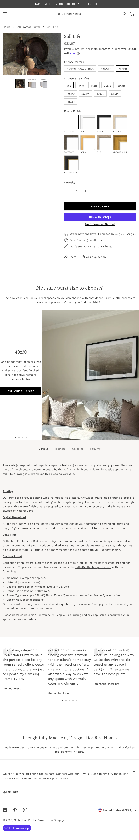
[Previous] (39, 664)
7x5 (69, 85)
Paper (122, 69)
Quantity (69, 182)
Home (6, 27)
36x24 (85, 93)
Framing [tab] (60, 448)
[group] (90, 375)
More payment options (100, 224)
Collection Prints (25, 820)
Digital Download (80, 69)
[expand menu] (5, 14)
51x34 (115, 93)
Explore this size (21, 391)
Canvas (106, 69)
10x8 (81, 85)
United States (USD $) (117, 810)
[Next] (100, 664)
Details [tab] (43, 448)
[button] (132, 14)
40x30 (100, 93)
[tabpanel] (69, 545)
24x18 (122, 85)
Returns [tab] (95, 448)
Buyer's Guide (89, 773)
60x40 (71, 102)
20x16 (107, 85)
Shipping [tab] (77, 448)
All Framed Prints (28, 27)
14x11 (94, 85)
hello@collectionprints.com (93, 567)
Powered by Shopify (50, 820)
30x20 (71, 93)
